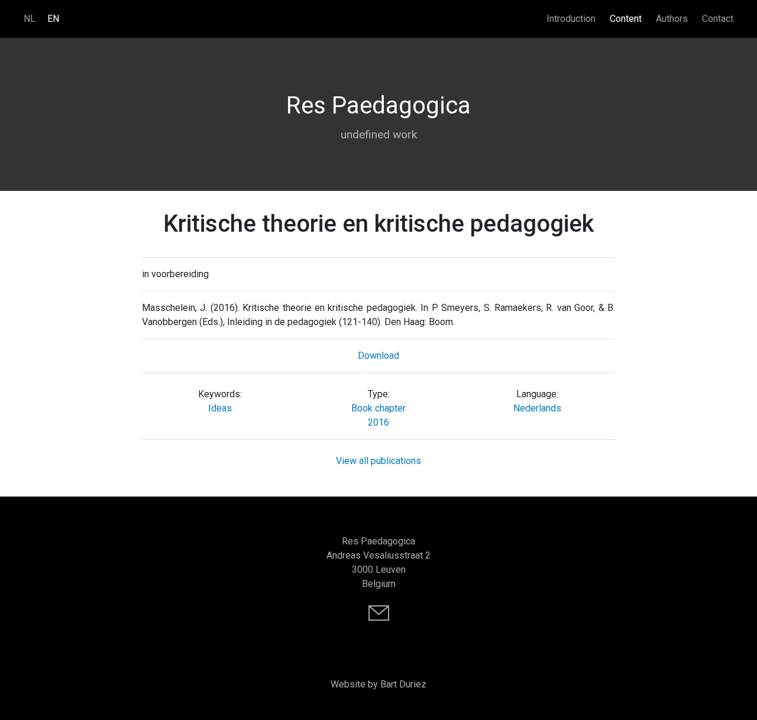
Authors (672, 18)
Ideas (220, 408)
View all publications (378, 460)
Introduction (571, 18)
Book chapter (378, 408)
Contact (717, 18)
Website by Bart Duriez (378, 684)
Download (378, 355)
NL (29, 18)
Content (626, 18)
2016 (378, 422)
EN (53, 18)
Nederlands (537, 408)
